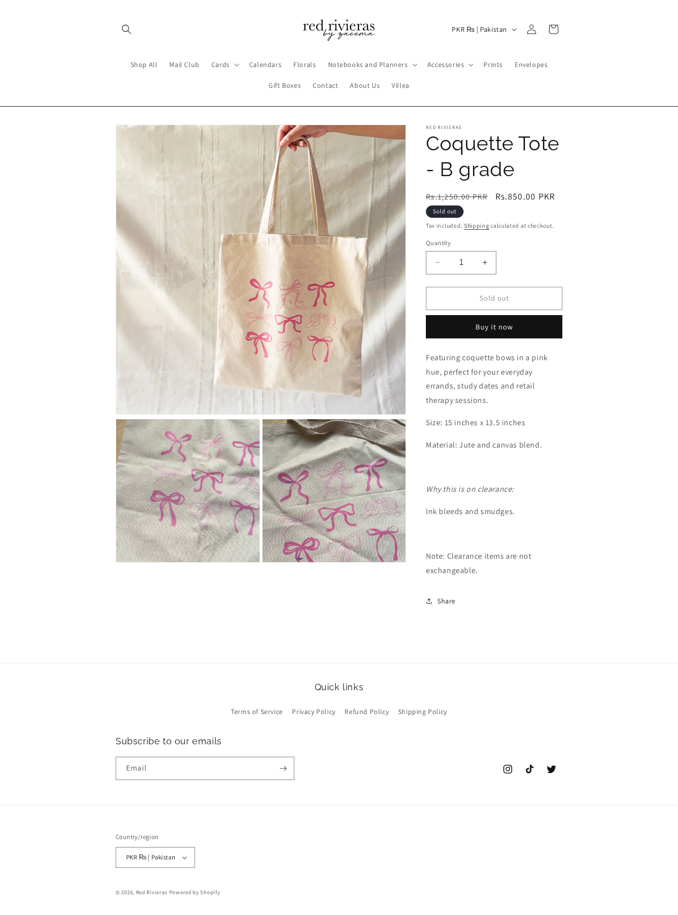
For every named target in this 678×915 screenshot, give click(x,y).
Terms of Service (257, 711)
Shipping (476, 225)
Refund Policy (366, 711)
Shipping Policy (422, 711)
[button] (126, 29)
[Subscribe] (283, 768)
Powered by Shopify (194, 892)
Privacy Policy (313, 711)
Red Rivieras (152, 892)
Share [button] (446, 600)
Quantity (438, 243)
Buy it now (494, 326)
